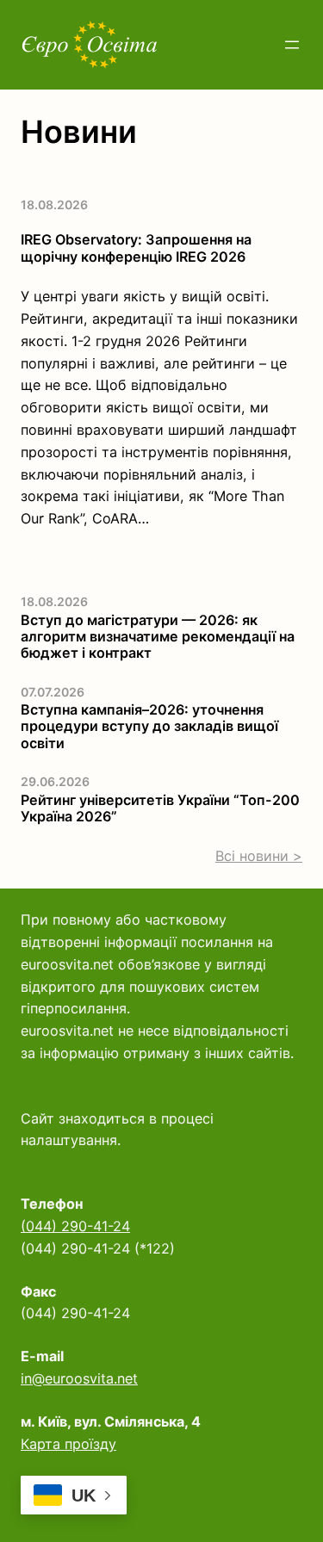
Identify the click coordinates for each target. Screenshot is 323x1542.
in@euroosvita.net (79, 1378)
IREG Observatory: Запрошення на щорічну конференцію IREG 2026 (136, 248)
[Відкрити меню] (292, 44)
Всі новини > (258, 855)
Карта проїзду (68, 1443)
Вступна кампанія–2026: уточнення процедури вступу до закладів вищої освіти (149, 727)
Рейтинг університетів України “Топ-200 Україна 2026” (160, 808)
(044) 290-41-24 (75, 1226)
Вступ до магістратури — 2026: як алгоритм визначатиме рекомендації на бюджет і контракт (158, 637)
